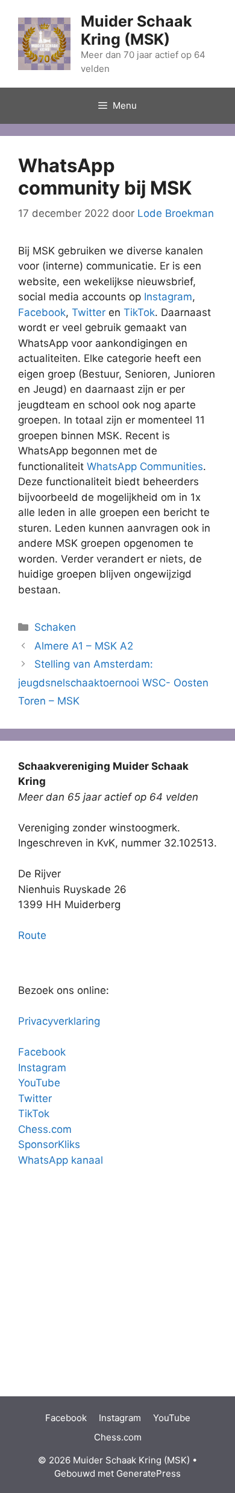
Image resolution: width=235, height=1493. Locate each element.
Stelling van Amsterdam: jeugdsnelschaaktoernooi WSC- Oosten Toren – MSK (113, 682)
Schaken (55, 627)
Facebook (42, 312)
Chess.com (45, 1129)
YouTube (39, 1083)
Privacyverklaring (59, 1021)
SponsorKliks (49, 1144)
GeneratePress (148, 1473)
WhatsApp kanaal (60, 1160)
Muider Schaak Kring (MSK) (136, 30)
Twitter (88, 312)
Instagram (168, 297)
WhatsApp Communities (145, 466)
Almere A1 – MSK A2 (83, 646)
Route (32, 935)
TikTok (139, 312)
